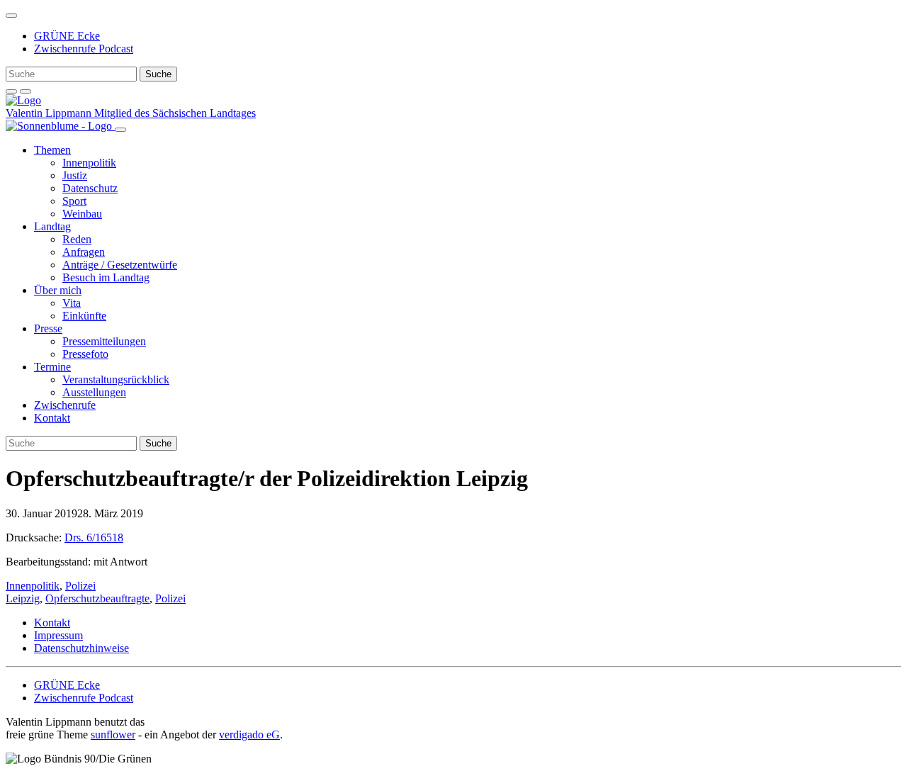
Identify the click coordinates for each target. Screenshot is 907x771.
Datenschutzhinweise (81, 648)
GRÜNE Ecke (67, 36)
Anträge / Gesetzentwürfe (119, 265)
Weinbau (82, 214)
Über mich (57, 290)
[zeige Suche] (11, 91)
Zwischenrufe (65, 405)
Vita (71, 303)
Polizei (80, 586)
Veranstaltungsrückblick (115, 379)
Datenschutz (90, 188)
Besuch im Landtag (106, 277)
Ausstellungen (94, 392)
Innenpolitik (89, 163)
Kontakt (52, 418)
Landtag (52, 226)
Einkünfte (84, 316)
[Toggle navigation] (11, 15)
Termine (52, 367)
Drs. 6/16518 (93, 537)
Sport (74, 201)
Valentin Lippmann (50, 113)
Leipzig (23, 598)
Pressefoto (85, 354)
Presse (48, 328)
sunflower (113, 734)
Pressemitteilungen (104, 341)
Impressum (58, 635)
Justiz (74, 175)
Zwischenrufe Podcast (83, 49)
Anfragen (83, 252)
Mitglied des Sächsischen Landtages (175, 113)
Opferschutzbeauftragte (97, 598)
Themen (52, 150)
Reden (76, 239)
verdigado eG (249, 734)
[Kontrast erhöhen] (25, 91)
